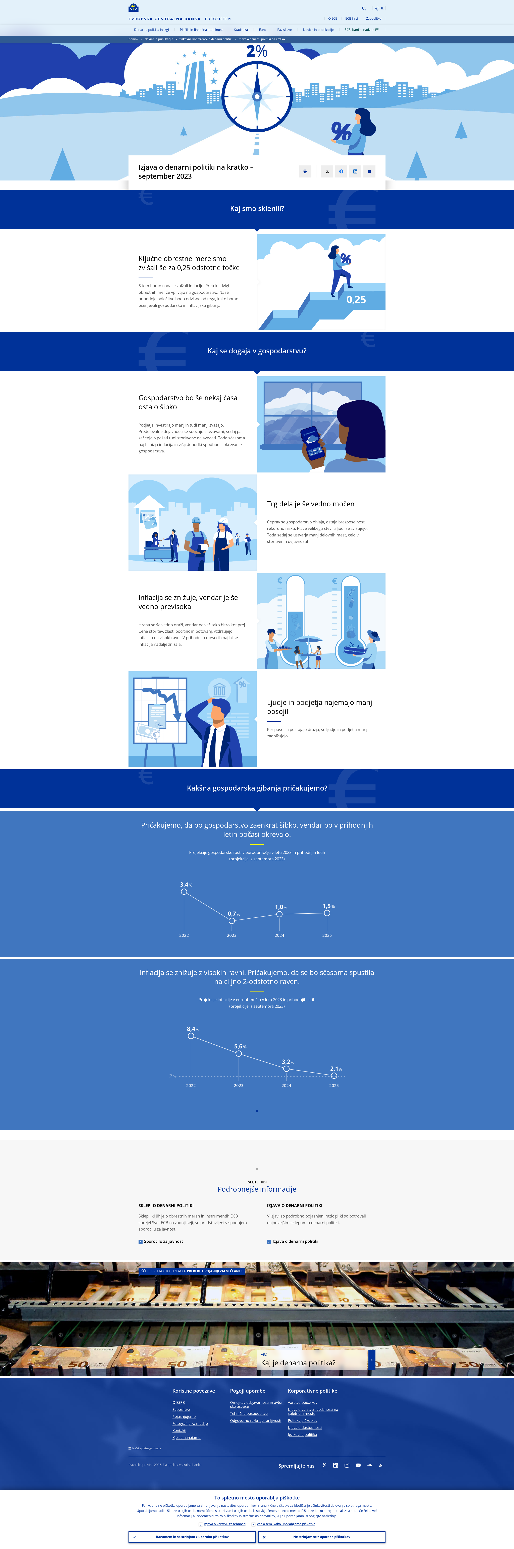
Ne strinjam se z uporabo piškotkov (321, 1537)
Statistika (241, 30)
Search (364, 8)
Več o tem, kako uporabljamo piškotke (286, 1524)
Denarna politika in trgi (151, 30)
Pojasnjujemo (184, 1417)
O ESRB (178, 1403)
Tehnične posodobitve (249, 1414)
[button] (371, 8)
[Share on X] (327, 171)
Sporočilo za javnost (163, 1242)
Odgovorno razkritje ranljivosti (255, 1421)
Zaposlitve (373, 18)
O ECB (332, 18)
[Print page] (305, 171)
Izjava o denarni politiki (295, 1242)
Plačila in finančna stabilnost (201, 30)
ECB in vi (351, 18)
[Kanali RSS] (381, 1465)
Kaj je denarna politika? (298, 1360)
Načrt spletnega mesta (146, 1448)
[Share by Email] (369, 171)
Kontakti (179, 1431)
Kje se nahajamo (186, 1438)
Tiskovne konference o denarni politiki (205, 39)
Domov (133, 39)
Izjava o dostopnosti (305, 1428)
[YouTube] (358, 1465)
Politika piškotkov (302, 1421)
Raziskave (284, 30)
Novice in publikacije (318, 30)
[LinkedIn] (336, 1465)
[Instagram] (347, 1465)
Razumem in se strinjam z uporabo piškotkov (192, 1537)
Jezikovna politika (302, 1435)
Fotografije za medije (190, 1424)
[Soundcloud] (369, 1465)
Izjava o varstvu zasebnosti (225, 1524)
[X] (324, 1465)
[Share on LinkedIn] (355, 171)
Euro (262, 30)
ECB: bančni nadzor (359, 30)
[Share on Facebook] (341, 171)
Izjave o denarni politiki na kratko (262, 39)
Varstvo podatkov (302, 1403)
